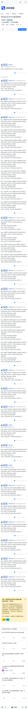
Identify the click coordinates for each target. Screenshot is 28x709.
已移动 (4, 20)
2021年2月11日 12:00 (20, 307)
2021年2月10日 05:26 (21, 288)
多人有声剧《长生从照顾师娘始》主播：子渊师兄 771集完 (13, 691)
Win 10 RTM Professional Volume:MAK (13, 632)
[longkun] (3, 658)
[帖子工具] (25, 73)
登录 (8, 619)
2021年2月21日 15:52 (20, 558)
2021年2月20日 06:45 (9, 447)
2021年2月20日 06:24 (9, 427)
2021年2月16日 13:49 (20, 388)
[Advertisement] (14, 47)
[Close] (25, 599)
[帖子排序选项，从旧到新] (3, 29)
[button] (2, 2)
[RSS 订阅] (21, 24)
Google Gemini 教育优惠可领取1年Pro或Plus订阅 (13, 667)
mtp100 (6, 670)
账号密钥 (10, 20)
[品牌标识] (8, 8)
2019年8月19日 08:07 (9, 66)
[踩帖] (23, 73)
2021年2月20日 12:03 (21, 485)
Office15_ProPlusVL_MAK (9, 643)
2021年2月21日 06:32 (21, 540)
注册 (4, 619)
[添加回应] (15, 73)
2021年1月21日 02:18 (20, 80)
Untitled (10, 64)
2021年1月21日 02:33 (20, 98)
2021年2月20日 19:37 (20, 522)
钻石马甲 (5, 64)
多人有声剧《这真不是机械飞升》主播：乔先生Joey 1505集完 (13, 679)
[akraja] (3, 635)
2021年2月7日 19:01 (20, 217)
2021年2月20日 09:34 (9, 467)
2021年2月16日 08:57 (20, 370)
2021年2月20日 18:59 (21, 503)
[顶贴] (18, 73)
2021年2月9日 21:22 (20, 270)
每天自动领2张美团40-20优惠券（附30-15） (13, 654)
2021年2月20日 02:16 (21, 406)
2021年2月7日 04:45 (20, 117)
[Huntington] (3, 683)
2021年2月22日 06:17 (20, 576)
